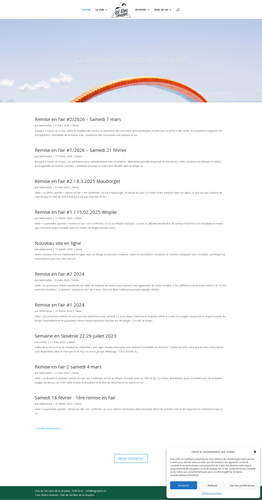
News (75, 125)
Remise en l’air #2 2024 (59, 274)
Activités (140, 9)
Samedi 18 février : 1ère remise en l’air (75, 397)
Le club (100, 9)
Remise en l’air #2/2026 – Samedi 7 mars (78, 119)
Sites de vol (161, 9)
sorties (43, 342)
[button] (255, 452)
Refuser (212, 485)
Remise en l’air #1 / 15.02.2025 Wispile (76, 212)
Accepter (183, 485)
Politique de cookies (211, 493)
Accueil (86, 9)
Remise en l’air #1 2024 (59, 305)
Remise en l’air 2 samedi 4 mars (68, 366)
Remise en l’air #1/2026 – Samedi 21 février (81, 150)
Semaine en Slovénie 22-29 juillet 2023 (75, 336)
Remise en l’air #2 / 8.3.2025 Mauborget (77, 181)
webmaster (45, 125)
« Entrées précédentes (47, 428)
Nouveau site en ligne (58, 243)
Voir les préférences (242, 485)
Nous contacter (131, 458)
